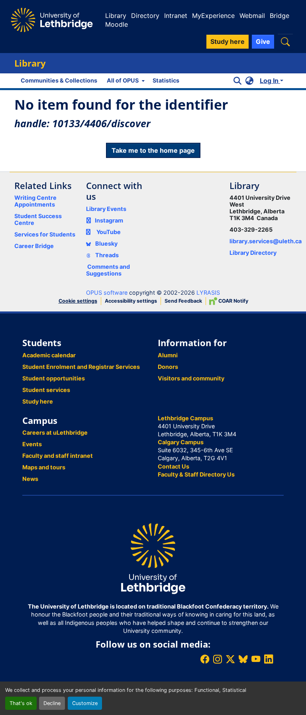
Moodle (116, 24)
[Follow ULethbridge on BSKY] (243, 659)
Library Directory (253, 252)
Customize (85, 703)
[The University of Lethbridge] (153, 558)
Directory (145, 16)
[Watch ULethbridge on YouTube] (255, 659)
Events (32, 444)
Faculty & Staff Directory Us (196, 474)
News (30, 478)
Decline (52, 703)
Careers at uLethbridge (55, 432)
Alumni (168, 355)
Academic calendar (49, 355)
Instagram (109, 220)
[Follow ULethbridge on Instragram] (217, 659)
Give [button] (263, 41)
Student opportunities (53, 378)
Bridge (279, 16)
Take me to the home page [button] (153, 150)
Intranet (175, 16)
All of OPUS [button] (123, 80)
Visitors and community (191, 378)
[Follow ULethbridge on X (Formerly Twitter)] (230, 659)
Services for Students (44, 234)
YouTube (108, 231)
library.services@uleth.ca (266, 241)
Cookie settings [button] (78, 301)
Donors (168, 366)
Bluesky (106, 243)
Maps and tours (43, 467)
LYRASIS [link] (208, 292)
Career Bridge (34, 245)
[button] (285, 41)
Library (115, 16)
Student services (46, 389)
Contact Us (173, 466)
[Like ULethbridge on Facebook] (204, 659)
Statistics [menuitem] (166, 80)
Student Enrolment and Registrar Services (81, 366)
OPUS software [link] (107, 292)
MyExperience (213, 16)
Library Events (106, 208)
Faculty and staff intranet (57, 455)
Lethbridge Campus (185, 418)
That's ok (21, 703)
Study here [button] (227, 41)
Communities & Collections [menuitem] (59, 80)
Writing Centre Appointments (35, 201)
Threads (106, 255)
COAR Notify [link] (232, 301)
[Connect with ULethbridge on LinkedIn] (268, 659)
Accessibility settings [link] (131, 301)
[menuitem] (125, 81)
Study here (37, 401)
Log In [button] (270, 81)
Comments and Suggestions (108, 270)
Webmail (252, 16)
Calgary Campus (181, 442)
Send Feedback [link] (183, 301)
